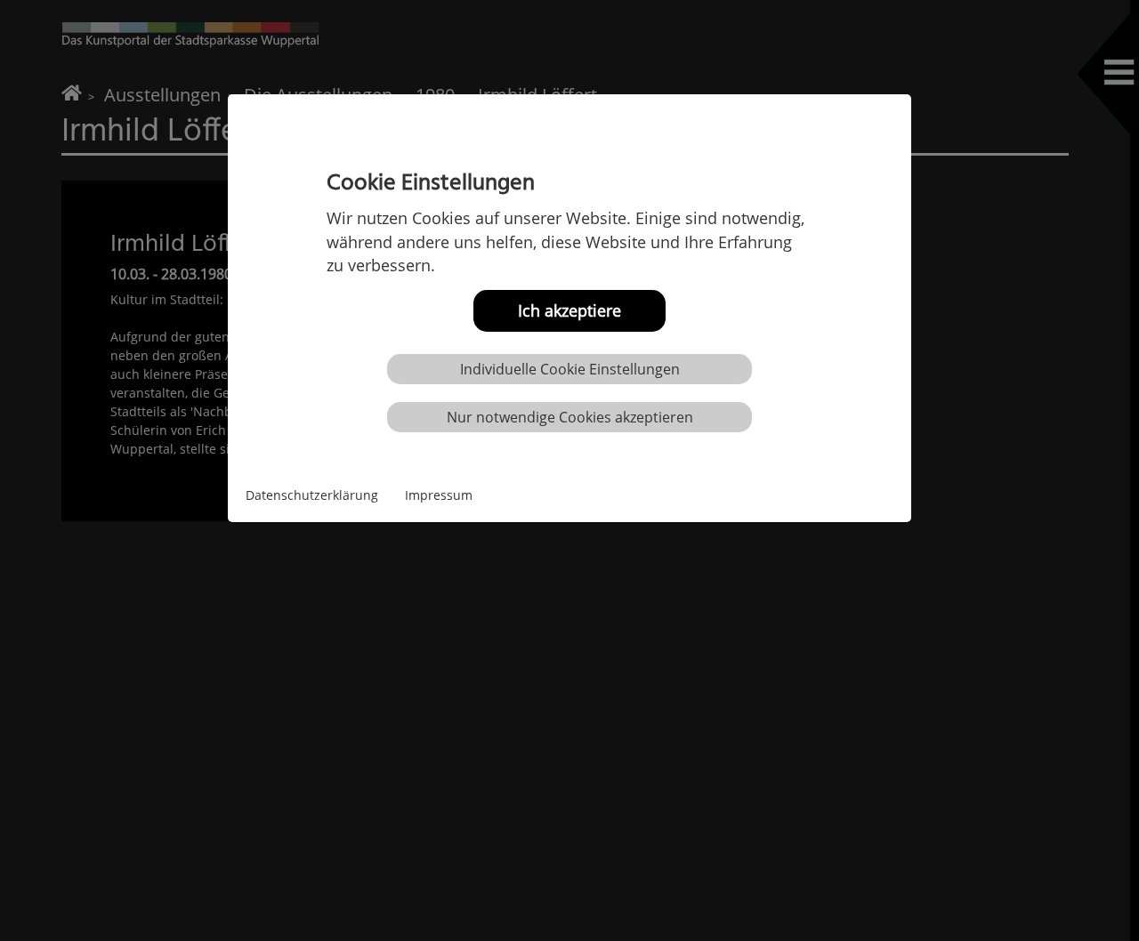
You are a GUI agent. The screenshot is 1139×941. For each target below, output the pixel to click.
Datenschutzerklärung (312, 495)
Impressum (439, 495)
